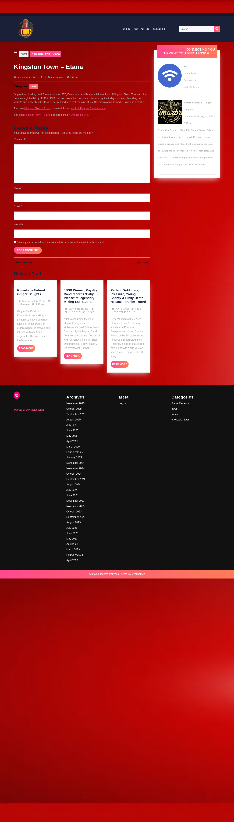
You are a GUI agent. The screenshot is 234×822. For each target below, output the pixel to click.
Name (18, 188)
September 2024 (75, 479)
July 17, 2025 (123, 309)
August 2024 (73, 484)
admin (190, 73)
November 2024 (75, 468)
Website (18, 224)
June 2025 (72, 430)
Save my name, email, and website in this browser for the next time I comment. (60, 242)
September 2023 (75, 517)
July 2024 (71, 490)
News (174, 414)
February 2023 (74, 555)
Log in (122, 403)
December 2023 (75, 500)
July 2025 (71, 425)
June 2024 (72, 495)
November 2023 (75, 506)
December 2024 (75, 463)
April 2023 (72, 544)
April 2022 (72, 560)
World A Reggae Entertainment (88, 108)
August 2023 (73, 522)
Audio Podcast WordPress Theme (108, 574)
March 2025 (73, 446)
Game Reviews (180, 403)
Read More (27, 349)
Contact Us (141, 29)
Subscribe (159, 29)
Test (186, 66)
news (24, 54)
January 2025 (74, 457)
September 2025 (75, 414)
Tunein (126, 29)
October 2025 (74, 408)
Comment (20, 139)
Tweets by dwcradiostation (29, 409)
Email (18, 206)
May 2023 (72, 538)
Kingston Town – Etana (37, 108)
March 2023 (73, 549)
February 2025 (74, 452)
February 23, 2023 (31, 301)
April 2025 (72, 441)
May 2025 (72, 435)
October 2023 (74, 511)
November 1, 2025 (27, 77)
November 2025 (75, 403)
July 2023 (71, 527)
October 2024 (74, 473)
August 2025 (73, 419)
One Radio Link (79, 114)
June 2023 (72, 533)
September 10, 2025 (79, 309)
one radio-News (180, 419)
